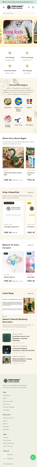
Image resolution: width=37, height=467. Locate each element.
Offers (5, 398)
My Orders (6, 426)
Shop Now (11, 32)
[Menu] (4, 7)
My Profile (6, 429)
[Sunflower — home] (15, 7)
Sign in (5, 421)
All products (6, 395)
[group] (18, 165)
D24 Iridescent (32, 227)
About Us (6, 437)
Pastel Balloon (19, 277)
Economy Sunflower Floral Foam (12, 174)
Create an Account (8, 418)
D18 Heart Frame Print (11, 227)
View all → (31, 192)
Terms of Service (8, 446)
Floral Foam (6, 404)
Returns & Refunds (8, 443)
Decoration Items (8, 401)
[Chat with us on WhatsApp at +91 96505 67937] (33, 457)
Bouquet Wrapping (8, 407)
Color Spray (6, 410)
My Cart (5, 424)
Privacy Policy (7, 440)
